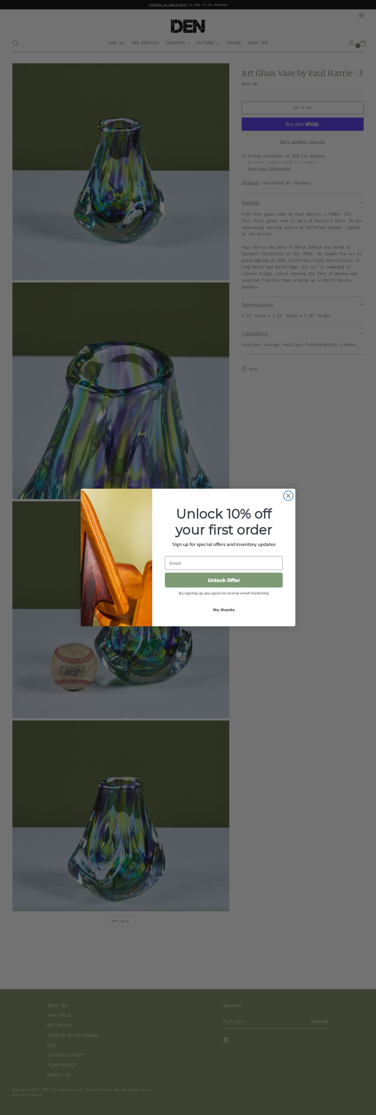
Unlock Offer (224, 580)
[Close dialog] (288, 496)
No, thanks (224, 609)
